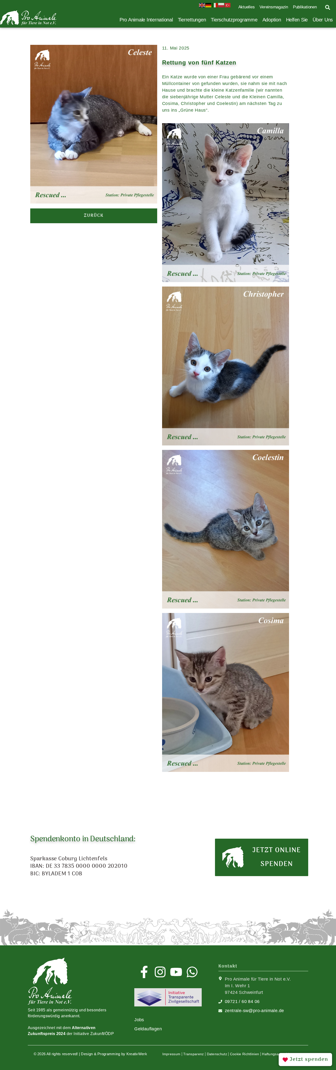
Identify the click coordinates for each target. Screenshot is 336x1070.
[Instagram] (160, 972)
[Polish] (221, 4)
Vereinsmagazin (274, 7)
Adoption (271, 19)
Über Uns (323, 19)
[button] (93, 215)
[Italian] (215, 4)
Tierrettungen (192, 19)
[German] (208, 4)
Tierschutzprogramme (234, 19)
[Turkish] (228, 4)
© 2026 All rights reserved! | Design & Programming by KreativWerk (90, 1054)
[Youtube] (176, 972)
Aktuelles (246, 7)
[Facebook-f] (144, 972)
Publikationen (305, 7)
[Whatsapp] (192, 972)
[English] (202, 4)
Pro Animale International (146, 19)
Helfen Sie (297, 19)
